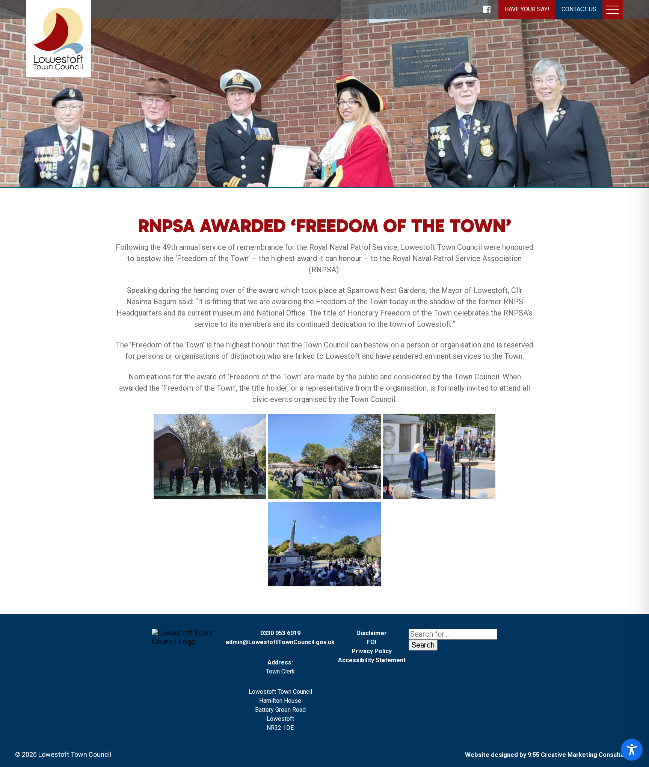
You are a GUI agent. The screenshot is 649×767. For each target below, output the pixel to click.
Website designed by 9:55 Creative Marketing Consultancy (549, 754)
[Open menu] (612, 11)
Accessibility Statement (372, 660)
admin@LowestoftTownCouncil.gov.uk (280, 642)
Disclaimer (371, 633)
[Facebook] (486, 9)
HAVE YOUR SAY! (526, 9)
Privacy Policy (372, 651)
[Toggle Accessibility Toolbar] (631, 749)
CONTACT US (578, 9)
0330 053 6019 (280, 633)
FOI (371, 642)
